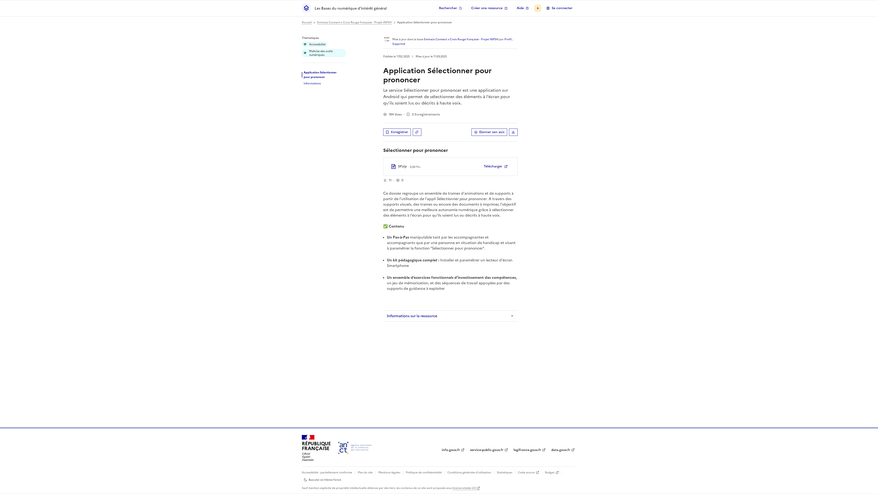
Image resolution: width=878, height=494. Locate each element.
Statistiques (504, 472)
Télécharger (493, 166)
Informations (312, 83)
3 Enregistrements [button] (426, 114)
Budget (549, 472)
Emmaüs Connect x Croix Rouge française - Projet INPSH (354, 22)
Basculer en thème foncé (325, 480)
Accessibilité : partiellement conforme (327, 472)
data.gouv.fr (560, 450)
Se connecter (562, 8)
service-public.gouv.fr (486, 450)
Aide (520, 8)
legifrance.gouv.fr (527, 450)
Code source (526, 472)
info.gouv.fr (451, 450)
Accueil (307, 22)
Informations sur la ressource (412, 316)
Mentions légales (389, 472)
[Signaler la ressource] (513, 132)
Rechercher (448, 8)
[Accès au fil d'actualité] (537, 8)
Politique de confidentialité (424, 472)
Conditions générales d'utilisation (469, 472)
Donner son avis (491, 132)
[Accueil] (354, 448)
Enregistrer (399, 132)
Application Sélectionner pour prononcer (320, 74)
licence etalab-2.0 (464, 488)
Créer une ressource (487, 8)
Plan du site (365, 472)
